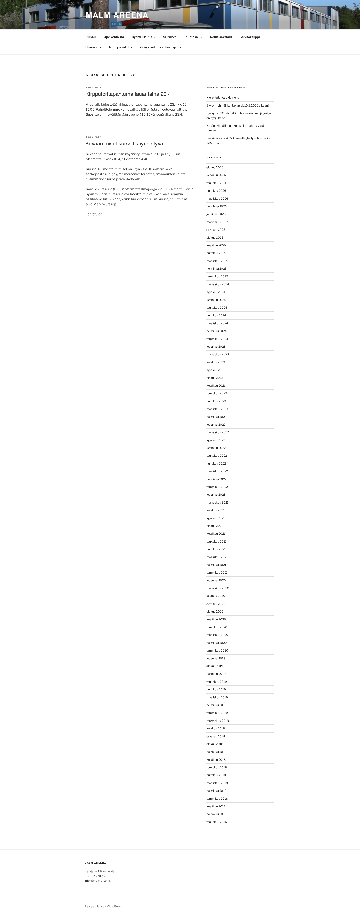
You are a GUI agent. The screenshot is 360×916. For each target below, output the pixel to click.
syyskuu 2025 (215, 229)
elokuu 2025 (214, 237)
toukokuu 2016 (216, 822)
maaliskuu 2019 (217, 697)
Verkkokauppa (250, 37)
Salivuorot (170, 37)
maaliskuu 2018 (217, 783)
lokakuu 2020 (215, 596)
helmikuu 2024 (216, 331)
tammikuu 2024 (217, 339)
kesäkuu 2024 (216, 300)
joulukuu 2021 (215, 494)
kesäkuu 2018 (216, 759)
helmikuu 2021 (216, 564)
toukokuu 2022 (216, 455)
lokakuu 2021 (215, 510)
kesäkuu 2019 (216, 673)
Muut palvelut (119, 47)
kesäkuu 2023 (216, 385)
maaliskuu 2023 (217, 409)
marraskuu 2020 (217, 588)
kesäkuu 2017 (215, 806)
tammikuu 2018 (217, 798)
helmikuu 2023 (216, 417)
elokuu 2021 (214, 526)
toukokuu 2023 (216, 393)
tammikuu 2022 (217, 487)
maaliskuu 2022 (217, 471)
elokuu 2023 (214, 378)
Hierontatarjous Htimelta (222, 97)
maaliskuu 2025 (217, 261)
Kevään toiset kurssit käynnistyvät (125, 143)
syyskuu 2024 (215, 292)
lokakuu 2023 (215, 362)
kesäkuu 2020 (216, 619)
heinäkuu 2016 (216, 814)
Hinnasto (91, 47)
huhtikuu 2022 (216, 463)
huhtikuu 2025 (216, 253)
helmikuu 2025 (216, 268)
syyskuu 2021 (215, 518)
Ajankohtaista (114, 37)
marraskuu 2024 (217, 284)
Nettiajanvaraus (221, 37)
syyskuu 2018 (215, 736)
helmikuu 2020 (216, 642)
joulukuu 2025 (216, 214)
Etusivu (90, 37)
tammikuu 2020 (217, 650)
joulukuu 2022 (215, 424)
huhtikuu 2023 (216, 401)
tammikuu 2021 (217, 572)
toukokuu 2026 (216, 183)
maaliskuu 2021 (217, 557)
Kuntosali (192, 37)
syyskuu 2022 (215, 440)
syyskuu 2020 (215, 603)
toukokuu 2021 (216, 541)
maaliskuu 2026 (217, 198)
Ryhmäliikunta (142, 37)
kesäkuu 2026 (216, 175)
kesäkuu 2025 (216, 245)
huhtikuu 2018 (216, 775)
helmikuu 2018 (216, 790)
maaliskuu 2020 (217, 635)
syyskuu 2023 (215, 370)
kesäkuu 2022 (216, 448)
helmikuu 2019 (216, 705)
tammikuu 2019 (217, 712)
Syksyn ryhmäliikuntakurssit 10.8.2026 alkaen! (237, 105)
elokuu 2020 (215, 611)
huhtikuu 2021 (216, 549)
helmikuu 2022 (216, 479)
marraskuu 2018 (217, 720)
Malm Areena (117, 14)
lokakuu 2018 (215, 728)
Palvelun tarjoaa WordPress (103, 906)
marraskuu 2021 (217, 502)
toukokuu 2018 (216, 767)
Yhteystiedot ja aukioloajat (159, 47)
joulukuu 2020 (216, 580)
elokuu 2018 (214, 744)
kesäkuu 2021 (215, 533)
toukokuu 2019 (216, 681)
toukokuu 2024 (216, 307)
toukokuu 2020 (216, 627)
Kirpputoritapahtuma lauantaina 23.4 (128, 93)
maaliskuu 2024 (217, 323)
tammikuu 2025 (217, 276)
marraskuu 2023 (217, 354)
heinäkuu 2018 (216, 751)
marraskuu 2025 (217, 222)
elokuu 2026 (214, 167)
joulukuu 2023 (216, 346)
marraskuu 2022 (217, 432)
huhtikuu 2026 (216, 190)
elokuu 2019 (214, 666)
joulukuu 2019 (215, 658)
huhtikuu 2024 (216, 315)
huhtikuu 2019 (216, 689)
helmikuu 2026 (216, 206)
